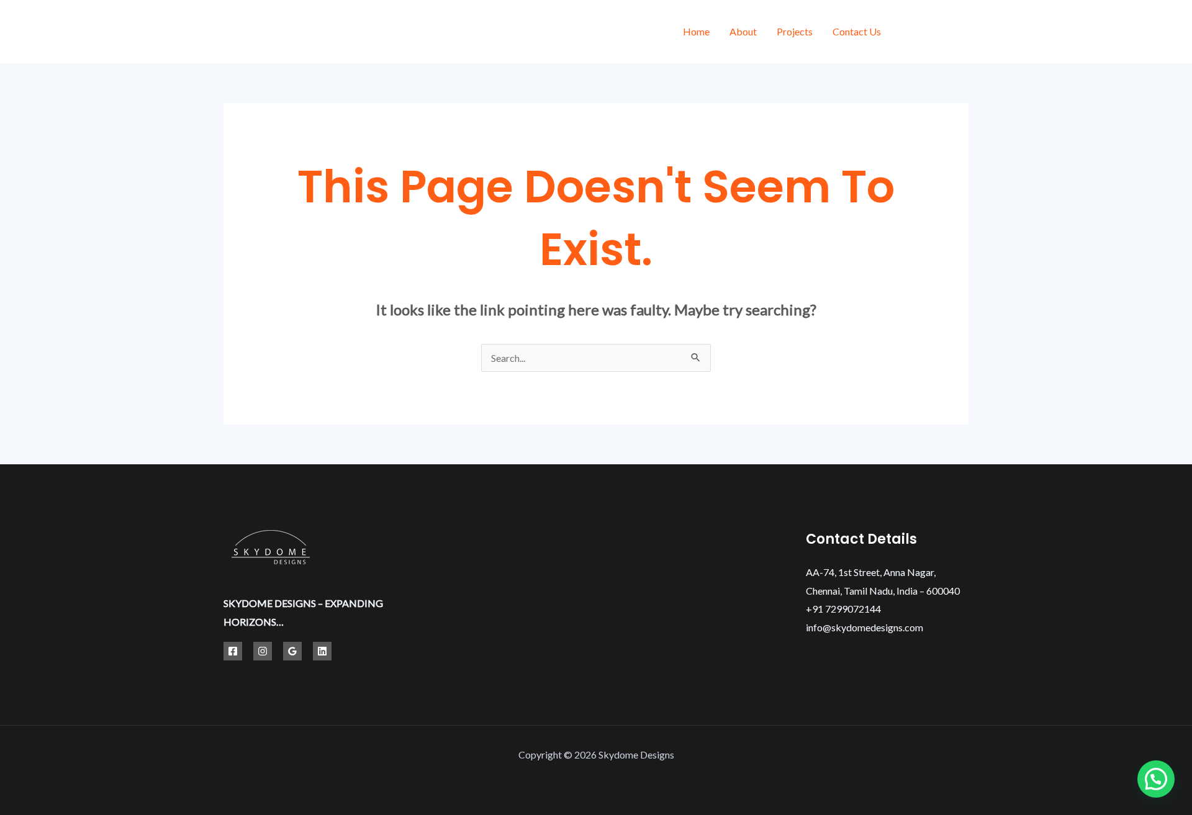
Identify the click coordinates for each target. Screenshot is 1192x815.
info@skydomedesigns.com (864, 627)
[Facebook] (908, 33)
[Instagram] (963, 33)
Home (696, 31)
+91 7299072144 (843, 609)
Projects (795, 31)
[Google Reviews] (292, 651)
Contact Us (857, 31)
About (743, 31)
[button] (1156, 779)
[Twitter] (936, 33)
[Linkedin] (322, 651)
